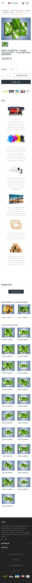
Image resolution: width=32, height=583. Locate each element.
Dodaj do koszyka (22, 75)
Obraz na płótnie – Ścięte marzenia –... (8, 317)
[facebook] (2, 539)
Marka (11, 276)
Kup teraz (17, 82)
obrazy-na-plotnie (18, 276)
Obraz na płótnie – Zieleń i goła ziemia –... (24, 317)
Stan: (14, 282)
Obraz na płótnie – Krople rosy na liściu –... (8, 340)
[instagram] (5, 539)
